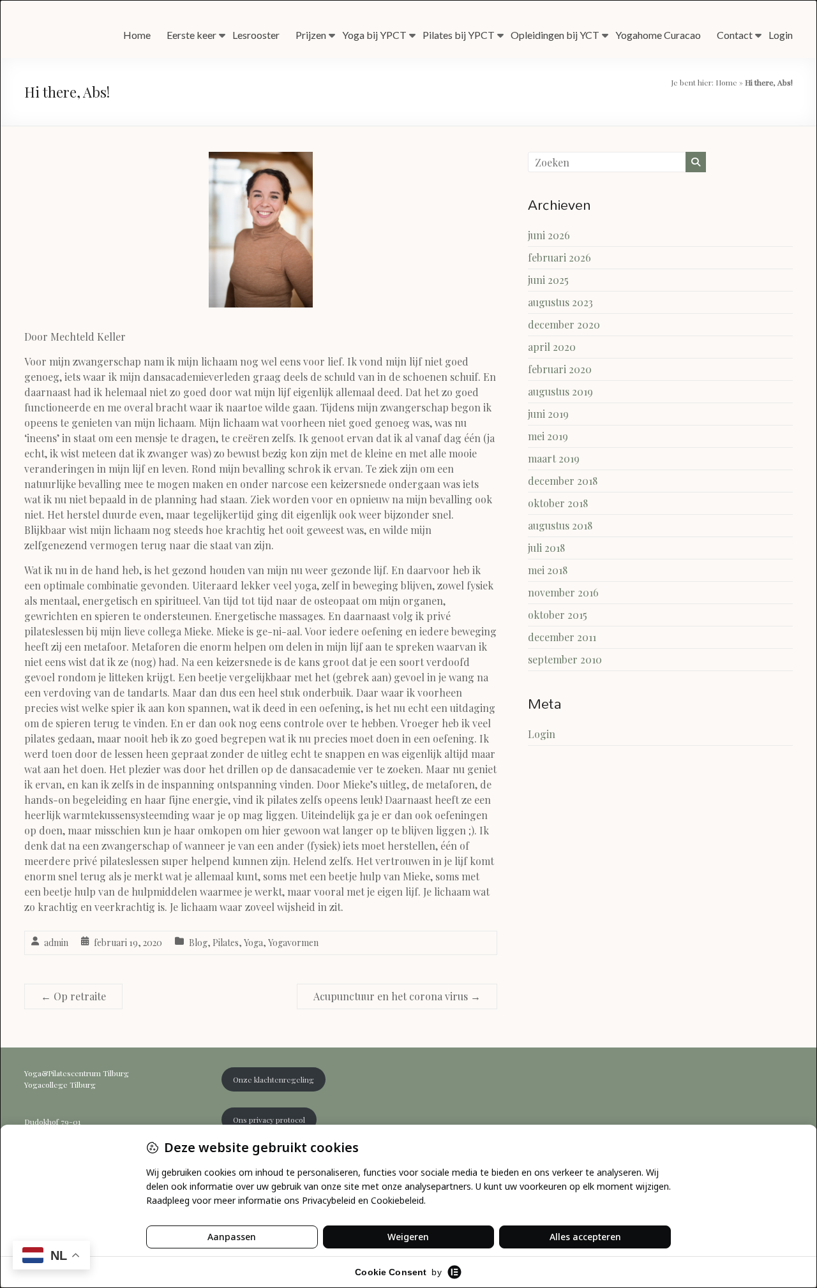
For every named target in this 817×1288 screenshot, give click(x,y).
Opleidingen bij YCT (555, 35)
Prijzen (311, 35)
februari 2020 (560, 369)
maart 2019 (554, 458)
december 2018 (562, 480)
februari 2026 (559, 257)
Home (137, 35)
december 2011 (562, 637)
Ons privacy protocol (269, 1119)
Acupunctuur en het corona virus (397, 996)
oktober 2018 (558, 503)
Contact (735, 35)
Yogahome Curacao (658, 35)
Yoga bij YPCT (374, 35)
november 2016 (563, 592)
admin (56, 942)
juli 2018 (546, 547)
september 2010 (565, 659)
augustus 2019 (560, 391)
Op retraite (73, 996)
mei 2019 (548, 436)
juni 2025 (548, 279)
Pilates (226, 942)
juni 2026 (549, 235)
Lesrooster (256, 35)
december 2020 (564, 324)
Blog (198, 942)
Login (780, 35)
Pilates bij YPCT (459, 35)
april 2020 (552, 346)
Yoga (253, 942)
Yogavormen (293, 942)
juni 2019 (548, 413)
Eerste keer (191, 35)
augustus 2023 (560, 302)
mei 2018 (547, 570)
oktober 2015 (557, 614)
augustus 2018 (560, 525)
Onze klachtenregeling (273, 1079)
